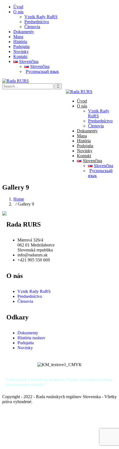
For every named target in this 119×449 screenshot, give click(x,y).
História (20, 41)
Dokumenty (23, 31)
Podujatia (21, 46)
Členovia (32, 26)
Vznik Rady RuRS (41, 16)
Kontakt (20, 56)
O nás (18, 11)
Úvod (18, 6)
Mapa (18, 36)
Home (18, 199)
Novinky (21, 51)
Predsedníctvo (36, 21)
